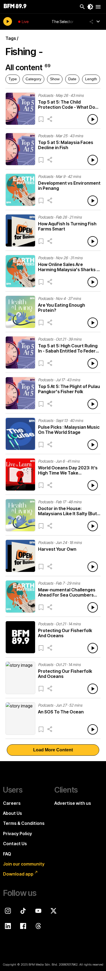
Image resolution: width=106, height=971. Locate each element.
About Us (12, 813)
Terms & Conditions (24, 823)
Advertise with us (72, 803)
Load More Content (53, 750)
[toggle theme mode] (90, 7)
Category (33, 79)
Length (91, 79)
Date (72, 79)
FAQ (7, 854)
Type (12, 79)
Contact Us (15, 843)
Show (55, 79)
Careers (12, 803)
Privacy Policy (17, 833)
